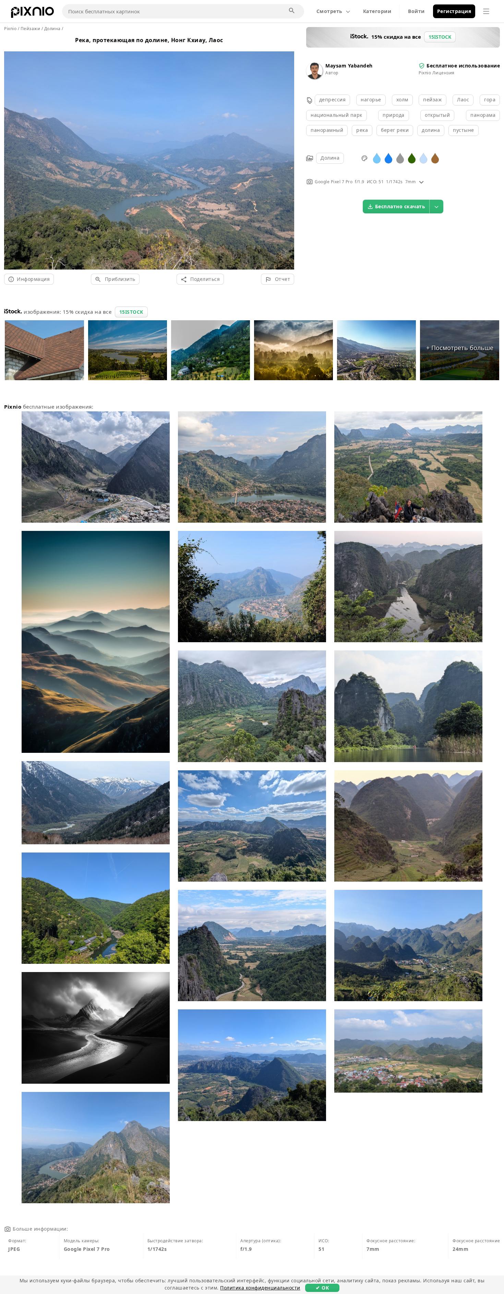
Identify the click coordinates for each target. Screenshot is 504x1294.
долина (431, 130)
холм (402, 99)
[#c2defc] (423, 158)
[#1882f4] (388, 158)
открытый (437, 115)
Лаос (463, 99)
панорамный (327, 130)
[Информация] (421, 182)
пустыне (463, 130)
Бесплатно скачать (400, 206)
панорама (482, 115)
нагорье (371, 99)
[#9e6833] (435, 158)
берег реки (395, 130)
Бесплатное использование (463, 65)
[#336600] (411, 158)
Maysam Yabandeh (349, 65)
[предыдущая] (12, 152)
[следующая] (286, 152)
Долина (330, 157)
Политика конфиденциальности (260, 1287)
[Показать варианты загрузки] (436, 206)
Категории (377, 11)
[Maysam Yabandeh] (314, 77)
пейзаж (432, 99)
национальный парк (336, 115)
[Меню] (486, 11)
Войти (416, 11)
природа (394, 115)
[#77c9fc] (376, 158)
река (362, 130)
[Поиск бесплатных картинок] (292, 10)
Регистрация (454, 11)
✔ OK (322, 1287)
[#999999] (400, 158)
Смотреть (329, 11)
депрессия (332, 99)
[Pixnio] (32, 14)
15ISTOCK (131, 312)
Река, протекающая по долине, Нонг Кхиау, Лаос (149, 40)
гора (489, 99)
